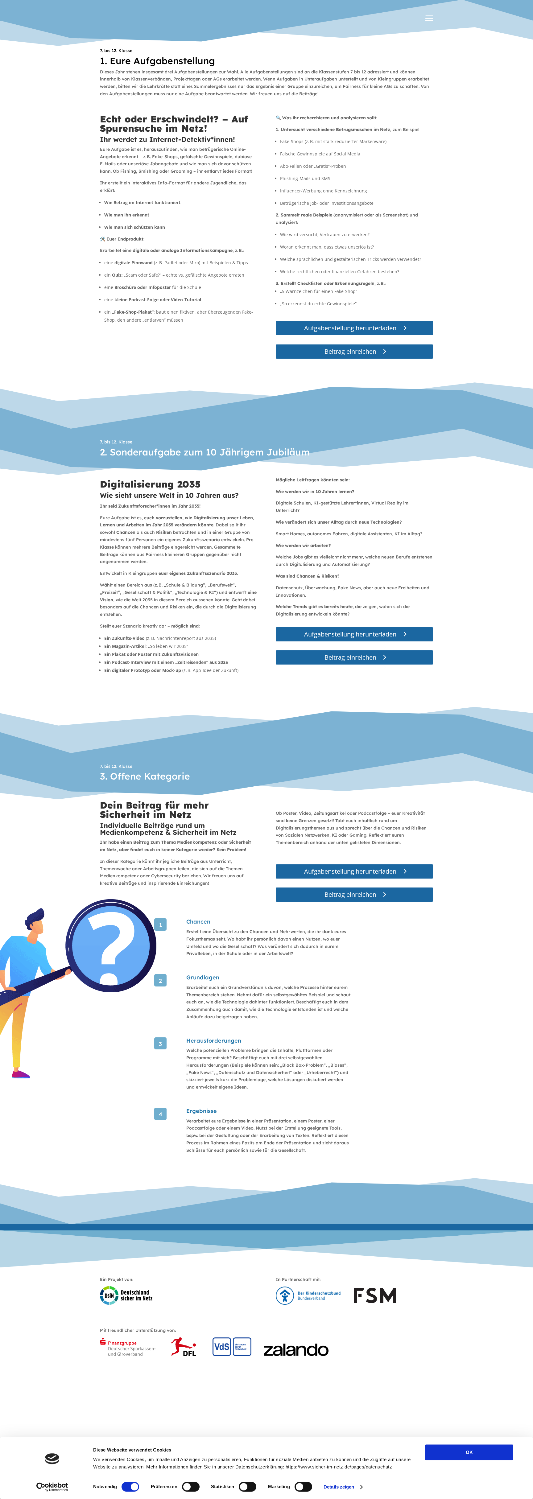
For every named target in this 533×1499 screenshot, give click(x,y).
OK (469, 1452)
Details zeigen (339, 1486)
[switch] (191, 1487)
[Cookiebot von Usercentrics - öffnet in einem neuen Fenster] (52, 1487)
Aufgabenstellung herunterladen (350, 328)
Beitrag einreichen (350, 351)
